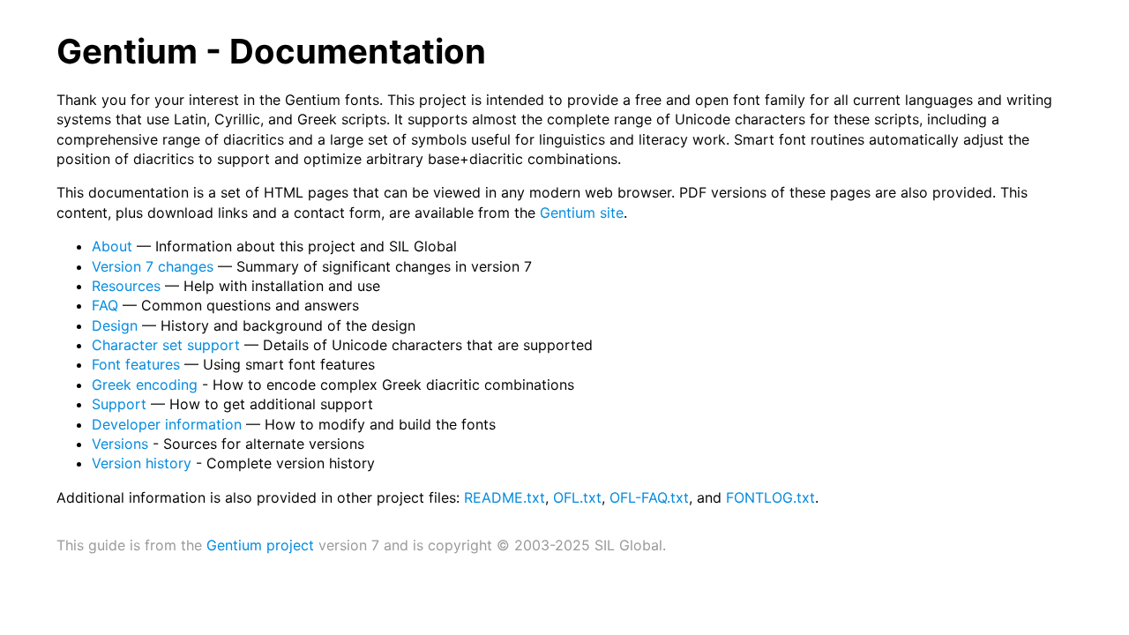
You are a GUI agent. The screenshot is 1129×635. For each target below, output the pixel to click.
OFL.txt (577, 497)
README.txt (504, 497)
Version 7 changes (152, 266)
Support (119, 404)
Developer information (167, 424)
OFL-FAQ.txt (649, 497)
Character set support (166, 345)
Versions (120, 443)
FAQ (105, 305)
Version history (141, 463)
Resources (126, 286)
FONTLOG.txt (770, 497)
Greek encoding (145, 384)
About (112, 246)
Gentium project (260, 545)
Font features (136, 364)
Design (115, 325)
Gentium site (582, 212)
